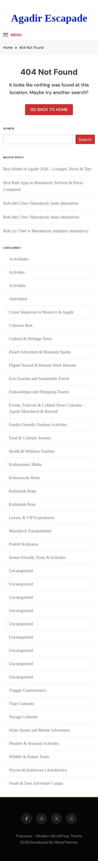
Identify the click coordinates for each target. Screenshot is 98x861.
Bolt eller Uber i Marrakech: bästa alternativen (41, 217)
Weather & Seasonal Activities (34, 743)
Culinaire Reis (20, 325)
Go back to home (49, 109)
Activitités (17, 285)
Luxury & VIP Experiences (31, 517)
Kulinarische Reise (24, 478)
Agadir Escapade (49, 18)
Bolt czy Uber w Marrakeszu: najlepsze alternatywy (46, 231)
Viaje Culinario (21, 703)
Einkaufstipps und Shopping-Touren (39, 392)
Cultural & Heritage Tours (30, 338)
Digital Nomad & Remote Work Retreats (42, 365)
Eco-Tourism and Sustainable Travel (39, 378)
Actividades (18, 259)
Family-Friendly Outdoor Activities (38, 424)
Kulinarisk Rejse (22, 491)
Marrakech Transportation (30, 531)
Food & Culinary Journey (30, 438)
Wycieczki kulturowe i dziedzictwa (38, 770)
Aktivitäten (18, 299)
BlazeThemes (66, 842)
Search (8, 128)
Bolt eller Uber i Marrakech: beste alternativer (40, 203)
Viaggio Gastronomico (27, 690)
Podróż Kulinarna (23, 544)
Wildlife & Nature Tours (29, 756)
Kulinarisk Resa (22, 504)
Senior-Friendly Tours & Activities (37, 557)
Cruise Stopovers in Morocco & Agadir (41, 312)
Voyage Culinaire (23, 717)
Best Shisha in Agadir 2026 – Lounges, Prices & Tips (47, 169)
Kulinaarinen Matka (25, 464)
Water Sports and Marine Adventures (39, 730)
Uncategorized (21, 571)
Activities (17, 272)
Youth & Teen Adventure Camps (36, 783)
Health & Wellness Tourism (31, 451)
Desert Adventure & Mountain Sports (40, 352)
